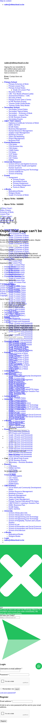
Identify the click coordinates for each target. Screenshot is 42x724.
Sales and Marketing (16, 137)
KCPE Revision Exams (17, 102)
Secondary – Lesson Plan (18, 115)
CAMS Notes (14, 150)
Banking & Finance (16, 135)
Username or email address (11, 669)
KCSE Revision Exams (17, 117)
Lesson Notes (10, 396)
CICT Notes (13, 158)
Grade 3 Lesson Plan (17, 380)
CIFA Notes (13, 148)
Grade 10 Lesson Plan (21, 90)
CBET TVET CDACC (12, 121)
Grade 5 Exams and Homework (21, 331)
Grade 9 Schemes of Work (19, 195)
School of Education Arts (18, 513)
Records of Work (15, 92)
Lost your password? (8, 693)
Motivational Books (16, 191)
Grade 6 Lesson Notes (17, 296)
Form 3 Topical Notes (17, 423)
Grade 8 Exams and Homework (21, 449)
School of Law (14, 524)
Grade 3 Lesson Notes (17, 402)
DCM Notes (13, 482)
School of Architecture (17, 530)
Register (3, 721)
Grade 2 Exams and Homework (21, 437)
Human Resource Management (21, 131)
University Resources (12, 275)
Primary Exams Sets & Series (20, 100)
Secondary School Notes (18, 109)
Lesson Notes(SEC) (7, 288)
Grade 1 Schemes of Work (19, 236)
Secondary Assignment (22, 185)
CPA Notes (13, 144)
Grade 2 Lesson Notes (17, 288)
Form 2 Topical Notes (17, 310)
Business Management (17, 129)
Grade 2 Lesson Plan (17, 267)
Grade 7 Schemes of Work (19, 247)
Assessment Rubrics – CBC (19, 96)
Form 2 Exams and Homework (20, 341)
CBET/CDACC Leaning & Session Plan (24, 503)
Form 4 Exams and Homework (20, 456)
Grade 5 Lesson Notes (17, 294)
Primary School (10, 82)
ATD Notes (13, 156)
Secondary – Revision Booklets (21, 462)
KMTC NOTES (14, 125)
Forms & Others (19, 187)
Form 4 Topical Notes (17, 425)
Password (4, 675)
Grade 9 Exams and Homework (21, 339)
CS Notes (12, 152)
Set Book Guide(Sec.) (17, 427)
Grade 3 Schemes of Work (19, 351)
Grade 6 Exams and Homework (21, 333)
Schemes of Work (6, 284)
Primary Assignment (20, 183)
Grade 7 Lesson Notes (17, 298)
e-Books (7, 189)
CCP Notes (13, 154)
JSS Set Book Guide (16, 417)
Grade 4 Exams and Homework (21, 441)
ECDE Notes (14, 127)
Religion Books (14, 193)
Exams (7, 175)
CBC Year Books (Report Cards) (21, 94)
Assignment (13, 177)
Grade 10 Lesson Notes (18, 415)
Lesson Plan (9, 371)
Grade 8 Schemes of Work (19, 249)
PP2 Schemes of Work (17, 234)
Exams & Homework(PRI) (10, 290)
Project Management (16, 138)
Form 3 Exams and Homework (20, 454)
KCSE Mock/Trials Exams (18, 458)
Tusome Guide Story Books (19, 105)
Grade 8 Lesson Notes (17, 300)
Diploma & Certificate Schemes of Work (24, 123)
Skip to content (5, 1)
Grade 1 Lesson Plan (17, 265)
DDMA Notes (14, 484)
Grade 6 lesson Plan (16, 386)
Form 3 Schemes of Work (18, 367)
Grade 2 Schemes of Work (19, 238)
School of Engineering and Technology (23, 170)
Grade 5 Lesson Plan (17, 384)
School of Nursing (15, 174)
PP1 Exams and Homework (19, 319)
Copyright (3, 295)
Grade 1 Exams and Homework (21, 323)
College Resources (11, 271)
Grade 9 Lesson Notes (17, 302)
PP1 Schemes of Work (17, 343)
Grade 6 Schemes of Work (19, 357)
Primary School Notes (17, 88)
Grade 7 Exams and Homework (21, 335)
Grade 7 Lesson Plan (17, 388)
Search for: (13, 428)
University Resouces (12, 162)
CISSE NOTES (14, 468)
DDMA (11, 160)
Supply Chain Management (19, 133)
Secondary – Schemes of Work (20, 113)
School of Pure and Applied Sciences (23, 164)
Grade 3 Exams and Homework (21, 439)
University (8, 399)
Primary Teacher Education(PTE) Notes (24, 501)
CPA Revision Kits (16, 146)
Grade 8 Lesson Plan (17, 278)
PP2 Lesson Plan (15, 263)
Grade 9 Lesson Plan (17, 280)
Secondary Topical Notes (18, 111)
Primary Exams (19, 179)
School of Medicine (16, 172)
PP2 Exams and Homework (19, 321)
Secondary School (11, 107)
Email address (6, 701)
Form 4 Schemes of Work (18, 369)
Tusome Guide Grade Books (19, 103)
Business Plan (14, 140)
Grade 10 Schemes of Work (19, 365)
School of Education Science (20, 515)
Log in (17, 689)
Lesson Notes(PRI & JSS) (10, 286)
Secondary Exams (16, 119)
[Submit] (1, 248)
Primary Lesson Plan (17, 86)
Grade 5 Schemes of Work (19, 243)
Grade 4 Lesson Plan (17, 382)
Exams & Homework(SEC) (10, 292)
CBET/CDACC (10, 486)
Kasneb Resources (12, 142)
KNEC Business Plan (17, 505)
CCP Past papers (15, 476)
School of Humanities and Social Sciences (25, 417)
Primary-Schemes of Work (19, 84)
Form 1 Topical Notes (17, 419)
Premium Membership (12, 276)
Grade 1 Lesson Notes (17, 398)
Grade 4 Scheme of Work (18, 353)
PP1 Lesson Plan (15, 261)
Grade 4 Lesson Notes (17, 404)
